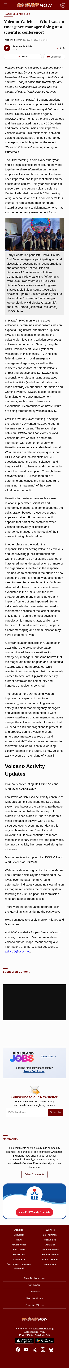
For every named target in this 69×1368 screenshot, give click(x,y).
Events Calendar (50, 1254)
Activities (18, 1229)
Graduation (50, 1264)
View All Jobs (47, 1056)
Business (50, 1229)
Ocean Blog (50, 1239)
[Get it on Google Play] (44, 1341)
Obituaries (50, 1244)
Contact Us (34, 1291)
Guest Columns (50, 1259)
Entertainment (50, 1234)
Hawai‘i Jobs (19, 1254)
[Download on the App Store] (24, 1340)
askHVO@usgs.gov (17, 951)
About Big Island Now (34, 1278)
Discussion (18, 1234)
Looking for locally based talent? (34, 1070)
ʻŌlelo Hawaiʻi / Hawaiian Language (18, 1266)
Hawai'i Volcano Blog (17, 14)
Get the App (34, 1285)
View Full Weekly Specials (34, 1212)
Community (19, 1259)
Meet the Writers (34, 1298)
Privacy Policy (26, 1335)
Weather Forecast (50, 1249)
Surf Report (19, 1249)
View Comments (34, 1174)
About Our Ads (42, 1335)
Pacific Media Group (43, 1328)
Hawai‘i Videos (19, 1244)
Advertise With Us (34, 1305)
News (19, 1239)
